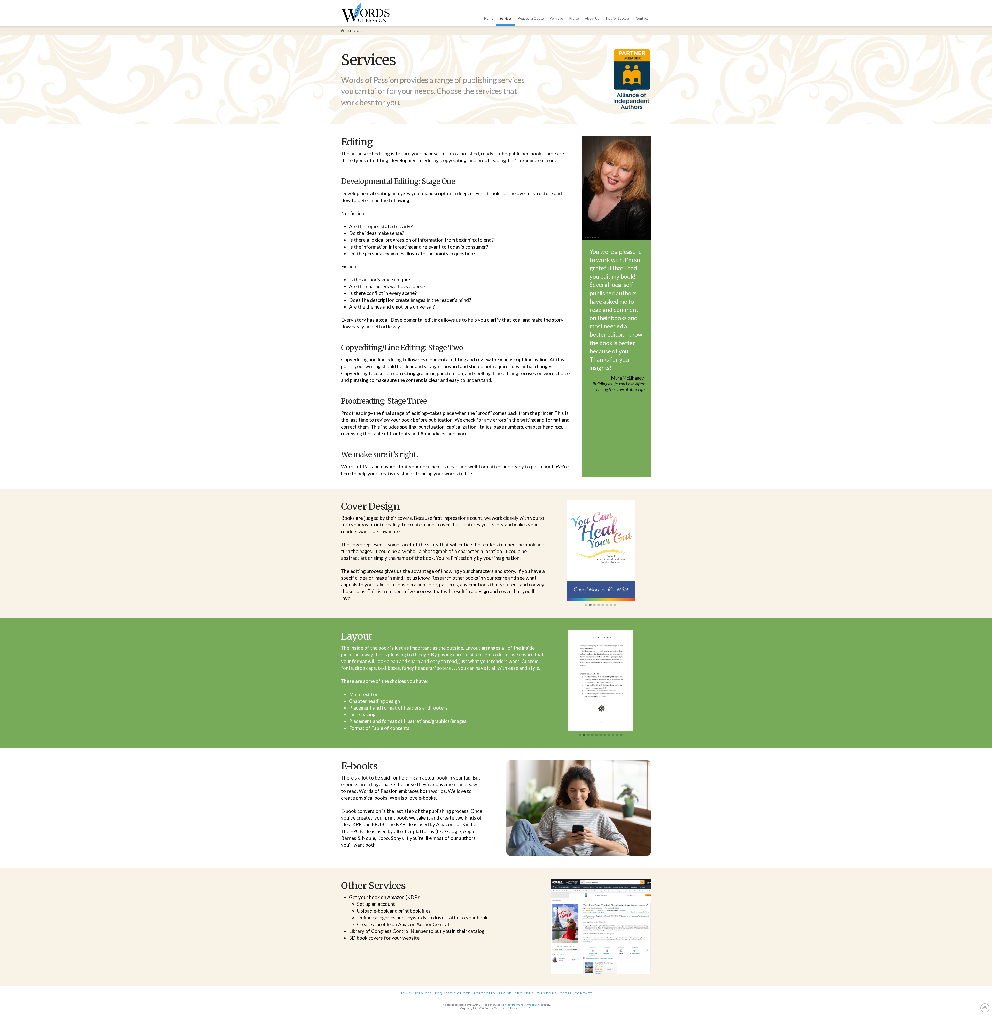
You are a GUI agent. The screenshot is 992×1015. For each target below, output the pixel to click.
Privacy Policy (511, 1004)
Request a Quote (452, 993)
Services (423, 993)
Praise (505, 993)
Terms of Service (533, 1004)
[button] (586, 605)
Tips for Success (554, 993)
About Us (524, 993)
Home (405, 993)
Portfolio (484, 993)
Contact (584, 993)
